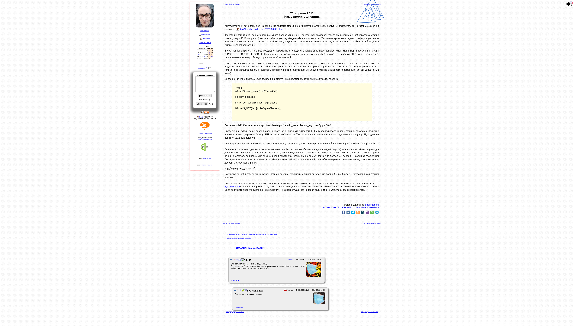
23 (209, 56)
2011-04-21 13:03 (318, 290)
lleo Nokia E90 (255, 290)
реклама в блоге (205, 43)
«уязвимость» (232, 186)
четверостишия (206, 165)
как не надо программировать (354, 207)
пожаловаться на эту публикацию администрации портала (252, 234)
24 (212, 56)
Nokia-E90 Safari (302, 290)
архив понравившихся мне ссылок (239, 238)
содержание (205, 35)
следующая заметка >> (372, 4)
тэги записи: (326, 207)
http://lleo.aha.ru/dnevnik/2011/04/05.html (260, 29)
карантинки (206, 158)
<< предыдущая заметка (231, 4)
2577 (209, 68)
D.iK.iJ (247, 260)
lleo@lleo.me (372, 205)
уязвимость (374, 207)
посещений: (202, 68)
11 (198, 54)
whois (290, 259)
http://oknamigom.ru (205, 139)
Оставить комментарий (250, 248)
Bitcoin (201, 117)
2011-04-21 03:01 (314, 259)
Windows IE (300, 259)
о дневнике (205, 39)
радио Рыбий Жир (205, 133)
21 (205, 56)
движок (336, 207)
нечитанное (204, 31)
